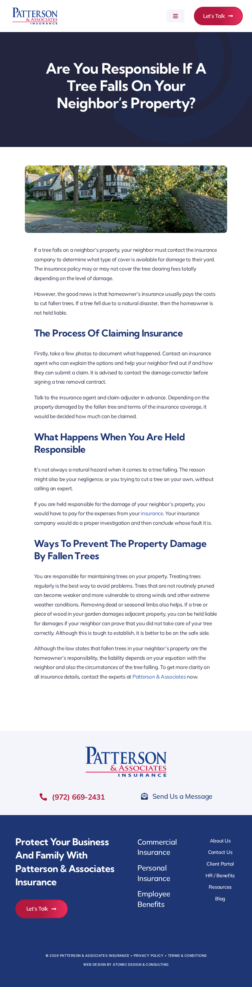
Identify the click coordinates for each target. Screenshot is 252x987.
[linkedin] (17, 944)
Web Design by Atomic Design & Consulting (126, 964)
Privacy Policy (148, 955)
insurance (152, 513)
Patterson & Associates (159, 676)
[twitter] (28, 933)
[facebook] (17, 933)
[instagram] (39, 933)
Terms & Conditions (187, 955)
